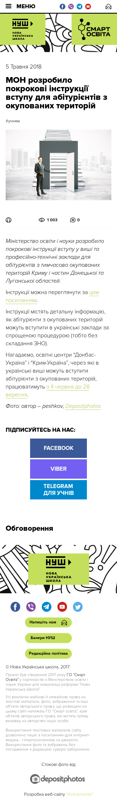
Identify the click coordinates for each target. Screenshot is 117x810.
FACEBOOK (59, 448)
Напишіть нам (108, 6)
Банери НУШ (43, 637)
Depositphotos (83, 406)
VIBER (59, 469)
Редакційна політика (48, 653)
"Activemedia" (79, 794)
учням (14, 121)
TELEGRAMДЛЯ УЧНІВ (58, 490)
